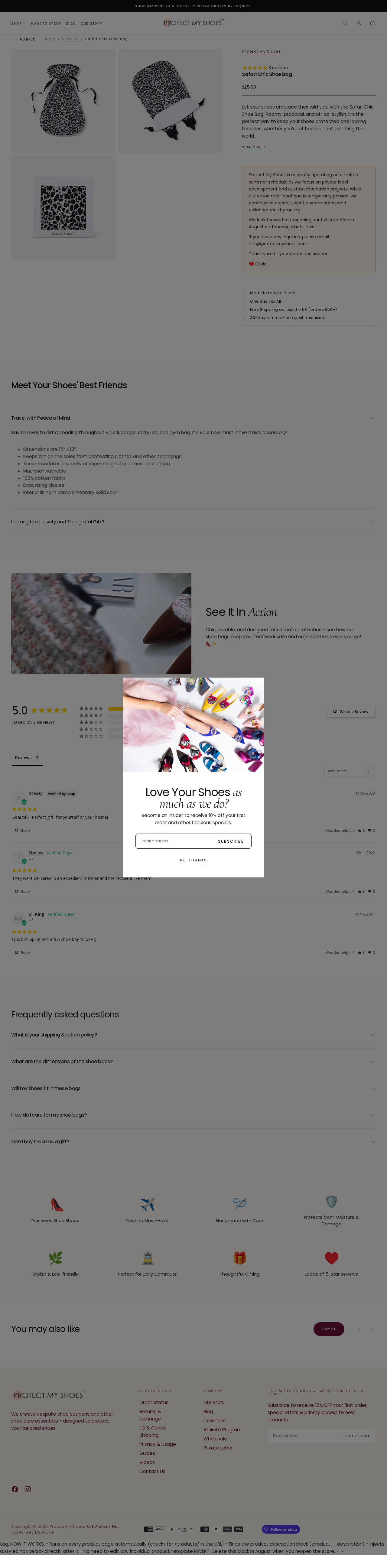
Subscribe (231, 841)
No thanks (193, 860)
